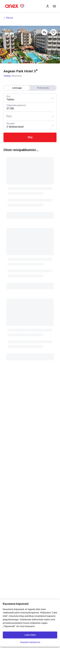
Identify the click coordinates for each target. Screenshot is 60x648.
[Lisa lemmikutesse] (53, 32)
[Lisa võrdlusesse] (44, 32)
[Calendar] (30, 107)
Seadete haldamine (30, 642)
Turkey (6, 75)
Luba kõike (30, 634)
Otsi (30, 137)
